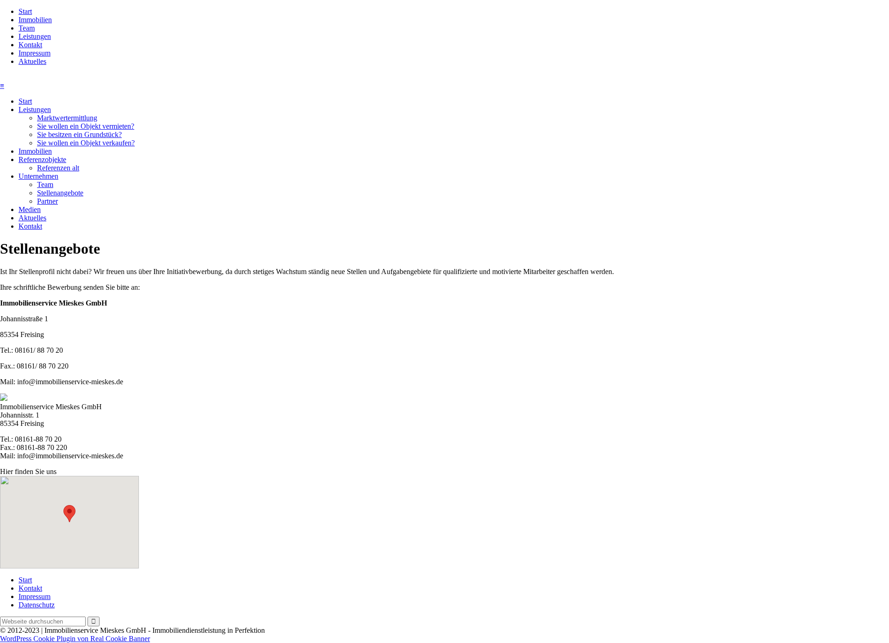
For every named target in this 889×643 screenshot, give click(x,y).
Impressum (34, 53)
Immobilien (35, 20)
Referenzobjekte (42, 159)
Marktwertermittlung (67, 118)
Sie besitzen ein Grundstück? (79, 134)
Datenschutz (37, 605)
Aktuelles (32, 61)
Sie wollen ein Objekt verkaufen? (86, 143)
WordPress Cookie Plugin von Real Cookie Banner (75, 639)
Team (27, 28)
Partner (47, 201)
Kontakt (30, 45)
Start (25, 11)
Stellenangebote (60, 193)
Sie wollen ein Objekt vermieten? (85, 126)
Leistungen (35, 36)
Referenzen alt (58, 168)
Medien (30, 209)
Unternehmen (38, 176)
